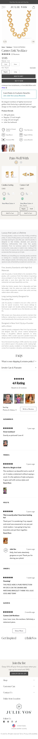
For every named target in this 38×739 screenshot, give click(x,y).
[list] (19, 27)
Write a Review (29, 409)
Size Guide (33, 67)
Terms (21, 734)
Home (3, 47)
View (10, 649)
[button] (3, 7)
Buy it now (19, 81)
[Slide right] (33, 42)
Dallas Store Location (11, 698)
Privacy (26, 734)
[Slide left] (28, 42)
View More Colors (7, 203)
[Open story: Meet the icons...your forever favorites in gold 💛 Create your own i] (12, 148)
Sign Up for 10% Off (19, 674)
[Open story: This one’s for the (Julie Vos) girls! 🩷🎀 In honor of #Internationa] (4, 148)
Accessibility (33, 734)
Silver (15, 64)
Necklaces (9, 47)
